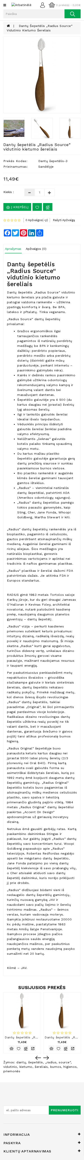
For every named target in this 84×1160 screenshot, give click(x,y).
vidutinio (10, 1066)
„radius (50, 1062)
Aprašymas (13, 248)
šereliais (41, 1066)
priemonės (11, 1071)
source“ (65, 1062)
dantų (21, 1062)
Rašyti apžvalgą (64, 220)
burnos (55, 1066)
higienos (70, 1066)
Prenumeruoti (64, 1110)
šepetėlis (35, 1062)
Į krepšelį (19, 207)
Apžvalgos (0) (36, 248)
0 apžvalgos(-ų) (37, 220)
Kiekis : (8, 192)
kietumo (25, 1066)
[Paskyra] (44, 4)
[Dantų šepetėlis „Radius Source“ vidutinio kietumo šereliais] (42, 75)
